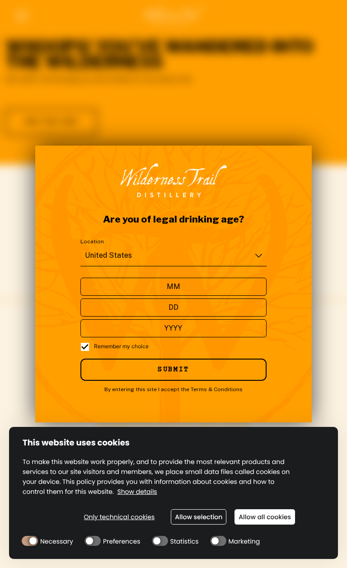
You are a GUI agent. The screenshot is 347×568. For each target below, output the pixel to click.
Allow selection (198, 516)
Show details (137, 492)
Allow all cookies (265, 516)
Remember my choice (121, 346)
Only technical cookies (119, 517)
